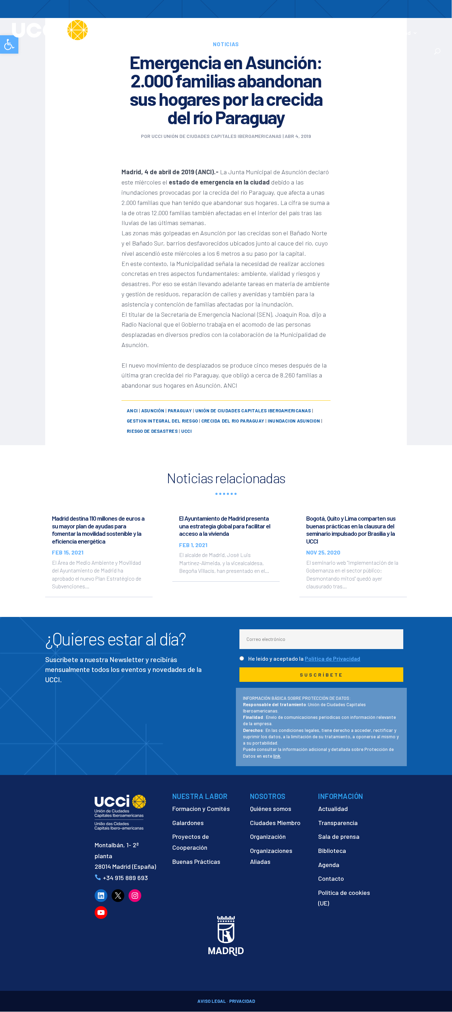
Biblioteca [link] (332, 850)
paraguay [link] (180, 410)
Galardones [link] (188, 822)
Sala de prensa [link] (338, 836)
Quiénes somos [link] (270, 808)
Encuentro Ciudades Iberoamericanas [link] (339, 29)
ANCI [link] (132, 410)
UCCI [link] (186, 431)
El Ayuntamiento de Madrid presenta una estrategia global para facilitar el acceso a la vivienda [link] (224, 525)
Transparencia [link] (338, 822)
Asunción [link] (152, 410)
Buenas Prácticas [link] (196, 861)
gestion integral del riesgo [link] (162, 421)
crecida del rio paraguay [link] (232, 421)
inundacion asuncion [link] (294, 421)
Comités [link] (285, 33)
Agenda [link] (328, 864)
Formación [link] (250, 33)
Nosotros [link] (160, 33)
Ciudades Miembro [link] (275, 822)
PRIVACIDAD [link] (242, 1001)
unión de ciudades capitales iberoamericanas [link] (253, 410)
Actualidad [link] (397, 33)
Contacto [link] (160, 43)
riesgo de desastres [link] (152, 431)
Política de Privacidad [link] (332, 658)
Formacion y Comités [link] (201, 808)
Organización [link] (268, 836)
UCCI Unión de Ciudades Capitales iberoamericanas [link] (216, 136)
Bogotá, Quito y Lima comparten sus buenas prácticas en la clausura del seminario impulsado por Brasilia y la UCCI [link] (351, 529)
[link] (75, 29)
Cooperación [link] (205, 33)
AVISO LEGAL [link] (211, 1001)
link (276, 756)
